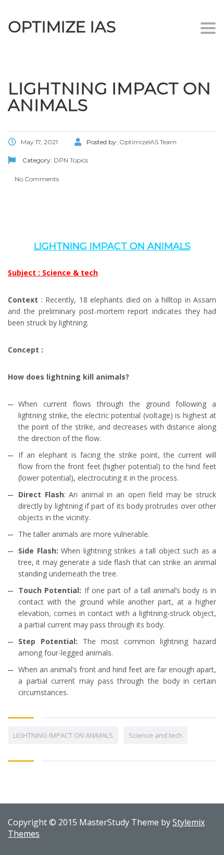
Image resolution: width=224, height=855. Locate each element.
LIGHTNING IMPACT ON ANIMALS (63, 735)
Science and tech (155, 735)
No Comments (36, 179)
